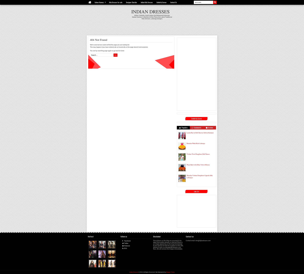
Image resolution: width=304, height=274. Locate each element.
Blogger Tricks (170, 272)
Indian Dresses (150, 11)
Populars (184, 127)
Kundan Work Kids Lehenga (196, 143)
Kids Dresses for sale (115, 2)
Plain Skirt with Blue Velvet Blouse (198, 165)
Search (215, 2)
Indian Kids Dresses (147, 2)
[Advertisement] (152, 26)
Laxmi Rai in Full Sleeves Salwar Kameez (200, 133)
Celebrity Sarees (161, 2)
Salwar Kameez (99, 2)
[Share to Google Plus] (95, 246)
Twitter (126, 243)
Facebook (127, 241)
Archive (210, 127)
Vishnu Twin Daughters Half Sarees (198, 154)
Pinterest (127, 246)
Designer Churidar (131, 2)
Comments (197, 127)
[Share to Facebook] (91, 246)
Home (90, 2)
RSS (125, 248)
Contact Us (173, 2)
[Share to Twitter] (93, 246)
